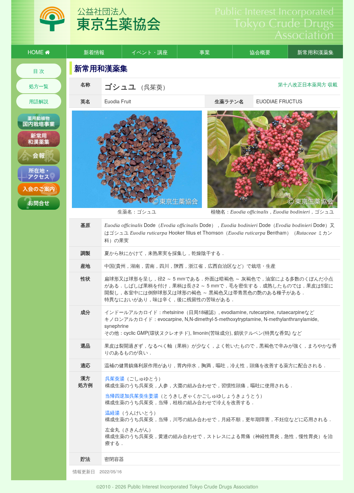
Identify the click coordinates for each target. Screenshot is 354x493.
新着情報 (94, 52)
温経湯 (112, 412)
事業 (204, 52)
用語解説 (38, 101)
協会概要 (260, 52)
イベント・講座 (149, 52)
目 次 (38, 70)
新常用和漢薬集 (315, 52)
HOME (36, 52)
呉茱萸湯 (114, 378)
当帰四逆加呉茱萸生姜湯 (131, 395)
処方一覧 (38, 86)
